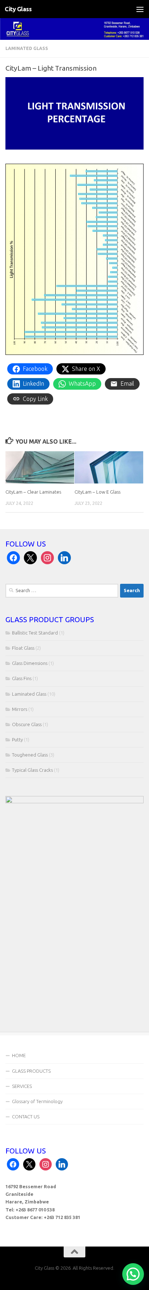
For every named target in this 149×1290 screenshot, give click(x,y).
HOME (19, 1055)
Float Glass (23, 647)
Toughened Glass (30, 754)
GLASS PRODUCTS (31, 1070)
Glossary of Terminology (37, 1101)
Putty (17, 739)
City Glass (18, 8)
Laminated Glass (26, 48)
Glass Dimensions (29, 663)
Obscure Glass (27, 724)
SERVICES (22, 1086)
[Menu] (140, 9)
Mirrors (19, 709)
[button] (133, 1274)
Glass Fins (21, 678)
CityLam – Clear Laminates (33, 491)
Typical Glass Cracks (32, 769)
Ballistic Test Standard (35, 632)
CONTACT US (25, 1116)
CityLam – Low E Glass (97, 491)
